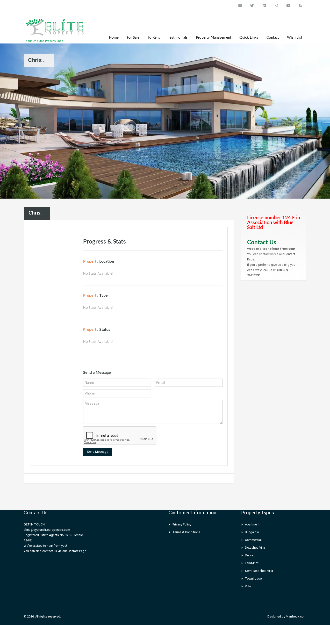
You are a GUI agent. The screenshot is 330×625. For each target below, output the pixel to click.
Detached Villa (255, 547)
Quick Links (248, 37)
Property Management (213, 37)
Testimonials (178, 37)
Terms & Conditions (186, 532)
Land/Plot (251, 563)
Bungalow (252, 532)
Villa (248, 586)
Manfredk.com (296, 616)
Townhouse (253, 578)
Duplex (250, 555)
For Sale (133, 37)
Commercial (253, 540)
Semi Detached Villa (259, 571)
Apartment (252, 524)
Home (114, 37)
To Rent (154, 37)
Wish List (294, 37)
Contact (272, 37)
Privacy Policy (181, 524)
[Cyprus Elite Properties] (55, 30)
